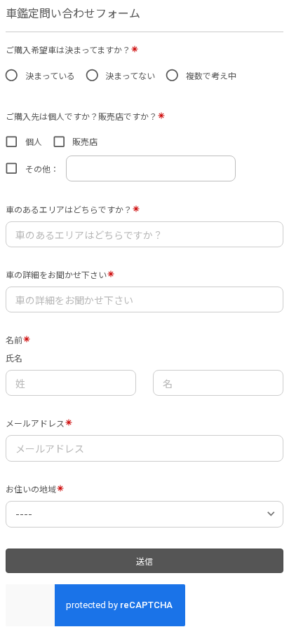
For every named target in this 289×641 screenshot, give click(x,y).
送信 (144, 561)
